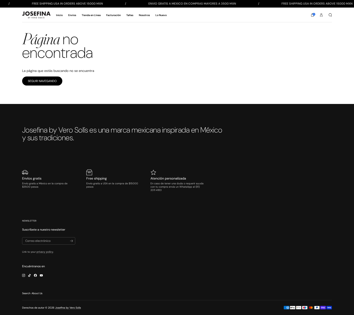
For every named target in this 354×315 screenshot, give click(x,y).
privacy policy (45, 251)
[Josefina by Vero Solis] (36, 14)
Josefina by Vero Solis (68, 307)
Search (26, 293)
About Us (37, 293)
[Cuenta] (321, 15)
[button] (312, 15)
